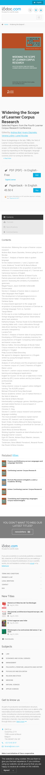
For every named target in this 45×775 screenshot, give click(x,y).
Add (36, 175)
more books (9, 639)
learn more (20, 721)
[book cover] (22, 65)
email (32, 563)
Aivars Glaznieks (29, 132)
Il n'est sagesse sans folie (17, 620)
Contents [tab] (10, 217)
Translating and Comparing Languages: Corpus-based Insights (23, 499)
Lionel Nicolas (21, 135)
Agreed (6, 770)
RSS (3, 588)
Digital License (10, 180)
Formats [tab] (9, 222)
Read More (7, 158)
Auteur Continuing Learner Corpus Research (25, 489)
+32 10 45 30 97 (10, 743)
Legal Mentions (8, 581)
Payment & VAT (14, 198)
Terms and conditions (10, 573)
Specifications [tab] (12, 227)
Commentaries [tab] (12, 232)
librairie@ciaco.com (12, 746)
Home (6, 24)
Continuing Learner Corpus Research (22, 470)
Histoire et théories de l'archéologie (22, 603)
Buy (37, 190)
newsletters (20, 532)
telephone (5, 566)
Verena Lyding (8, 135)
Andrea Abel (16, 132)
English (38, 2)
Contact (5, 584)
